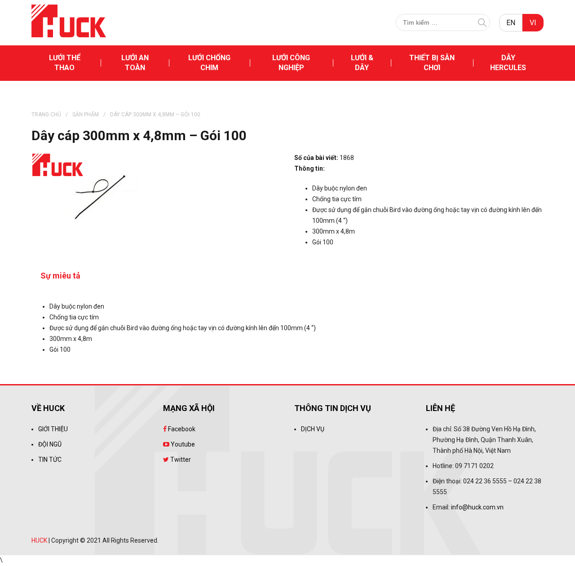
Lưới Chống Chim (209, 62)
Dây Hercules (508, 62)
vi (533, 22)
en (510, 22)
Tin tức (50, 459)
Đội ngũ (50, 444)
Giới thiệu (53, 429)
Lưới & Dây (362, 62)
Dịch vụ (312, 429)
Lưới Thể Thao (64, 62)
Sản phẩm (85, 114)
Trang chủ (46, 114)
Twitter (180, 459)
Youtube (182, 444)
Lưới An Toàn (135, 62)
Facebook (181, 429)
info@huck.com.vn (477, 507)
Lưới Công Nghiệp (291, 62)
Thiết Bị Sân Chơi (432, 62)
